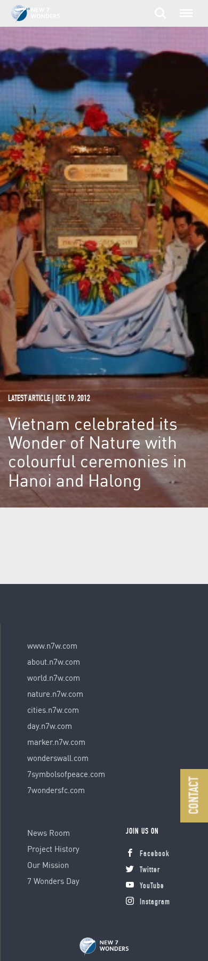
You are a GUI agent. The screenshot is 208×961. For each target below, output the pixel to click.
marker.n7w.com (56, 741)
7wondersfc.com (56, 790)
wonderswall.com (58, 757)
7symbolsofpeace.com (66, 773)
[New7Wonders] (104, 946)
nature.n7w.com (55, 693)
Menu (184, 7)
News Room (48, 832)
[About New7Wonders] (46, 14)
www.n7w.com (52, 645)
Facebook (155, 854)
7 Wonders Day (53, 880)
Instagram (155, 902)
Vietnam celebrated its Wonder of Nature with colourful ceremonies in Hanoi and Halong (97, 451)
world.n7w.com (53, 677)
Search (160, 7)
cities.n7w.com (53, 709)
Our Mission (48, 864)
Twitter (150, 870)
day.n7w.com (49, 725)
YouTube (152, 886)
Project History (53, 848)
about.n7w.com (53, 661)
